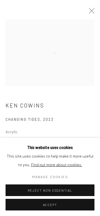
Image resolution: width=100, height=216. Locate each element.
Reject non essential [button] (50, 190)
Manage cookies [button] (50, 176)
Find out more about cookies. (56, 164)
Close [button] (90, 12)
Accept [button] (50, 205)
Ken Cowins (25, 105)
